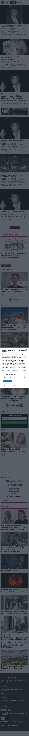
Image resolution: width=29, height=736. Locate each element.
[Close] (26, 350)
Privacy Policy (22, 385)
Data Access (14, 385)
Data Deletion (7, 385)
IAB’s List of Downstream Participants (16, 370)
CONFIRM (7, 380)
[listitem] (14, 374)
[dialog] (14, 368)
